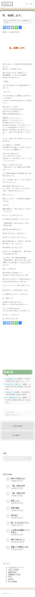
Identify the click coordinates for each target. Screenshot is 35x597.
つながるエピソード (16, 415)
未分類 (10, 579)
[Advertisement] (17, 344)
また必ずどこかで (12, 379)
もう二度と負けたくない (14, 397)
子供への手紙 (13, 570)
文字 (10, 577)
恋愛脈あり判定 (14, 574)
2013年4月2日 (10, 412)
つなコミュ (7, 4)
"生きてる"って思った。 (14, 384)
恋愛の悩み (12, 572)
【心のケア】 (10, 392)
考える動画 (12, 581)
